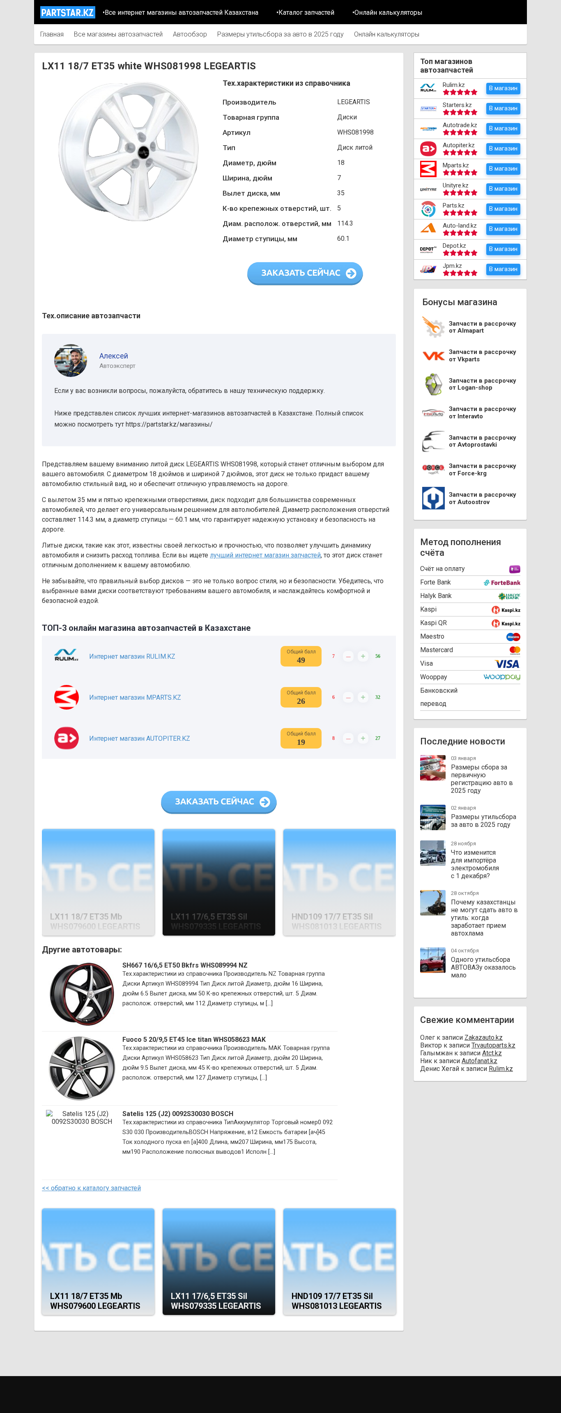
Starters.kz (457, 105)
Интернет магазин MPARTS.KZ (135, 697)
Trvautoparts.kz (493, 1045)
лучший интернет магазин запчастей (265, 555)
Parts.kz (453, 205)
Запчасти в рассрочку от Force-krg (482, 470)
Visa (426, 663)
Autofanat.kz (479, 1061)
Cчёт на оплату (442, 569)
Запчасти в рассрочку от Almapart (482, 327)
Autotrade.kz (460, 125)
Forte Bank (435, 582)
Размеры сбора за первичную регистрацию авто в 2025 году (482, 778)
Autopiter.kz (459, 145)
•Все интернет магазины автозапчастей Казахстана (180, 12)
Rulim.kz (454, 85)
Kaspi (428, 609)
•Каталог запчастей (305, 12)
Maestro (432, 636)
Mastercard (436, 650)
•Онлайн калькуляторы (387, 12)
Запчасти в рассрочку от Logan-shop (482, 384)
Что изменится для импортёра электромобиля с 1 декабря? (475, 864)
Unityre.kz (456, 185)
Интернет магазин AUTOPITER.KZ (139, 738)
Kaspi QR (433, 623)
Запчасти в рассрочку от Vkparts (482, 356)
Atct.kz (492, 1053)
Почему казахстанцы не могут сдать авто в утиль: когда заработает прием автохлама (484, 917)
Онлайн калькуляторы (386, 34)
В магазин (503, 88)
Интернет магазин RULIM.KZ (132, 656)
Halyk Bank (436, 596)
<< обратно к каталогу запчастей (91, 1188)
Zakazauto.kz (483, 1037)
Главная (52, 34)
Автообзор (190, 34)
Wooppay (433, 677)
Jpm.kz (452, 265)
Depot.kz (454, 245)
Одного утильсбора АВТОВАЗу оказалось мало (483, 967)
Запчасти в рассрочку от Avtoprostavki (482, 441)
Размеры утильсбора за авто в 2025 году (280, 34)
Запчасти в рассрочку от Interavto (482, 413)
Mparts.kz (456, 165)
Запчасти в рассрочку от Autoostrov (482, 498)
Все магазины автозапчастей (118, 34)
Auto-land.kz (460, 225)
